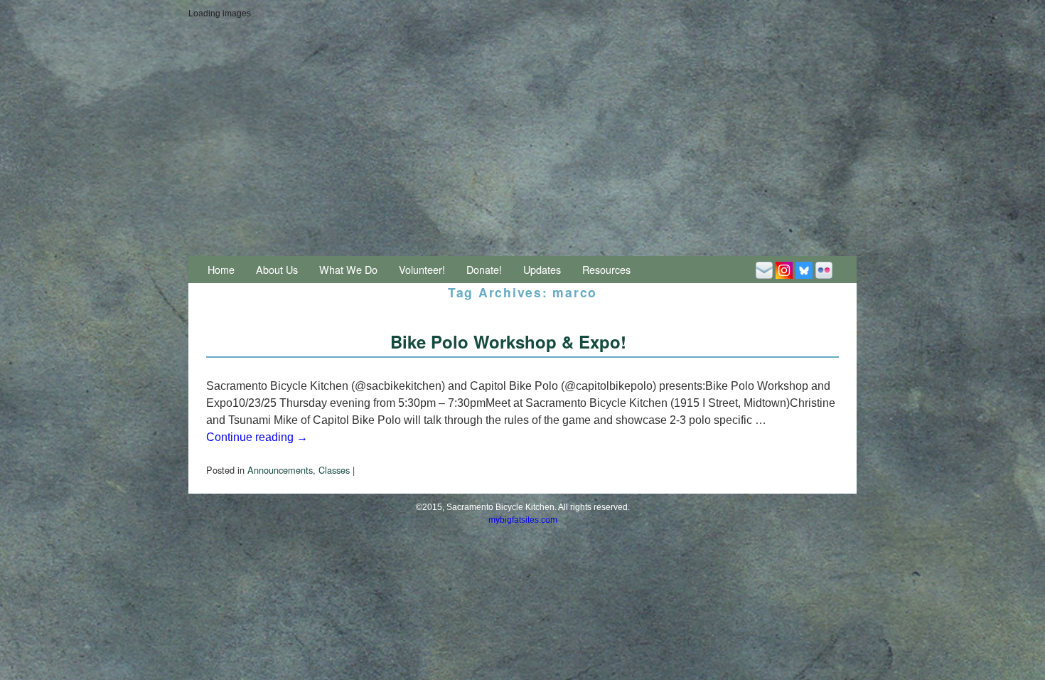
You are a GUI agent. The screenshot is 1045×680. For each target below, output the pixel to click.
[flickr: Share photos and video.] (823, 269)
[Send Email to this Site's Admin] (764, 269)
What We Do (348, 269)
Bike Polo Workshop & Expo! (508, 341)
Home (221, 269)
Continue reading (257, 437)
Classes (334, 470)
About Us (277, 269)
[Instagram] (784, 269)
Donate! (484, 269)
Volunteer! (422, 269)
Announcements (280, 470)
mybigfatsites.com (522, 520)
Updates (542, 269)
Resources (606, 269)
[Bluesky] (804, 269)
